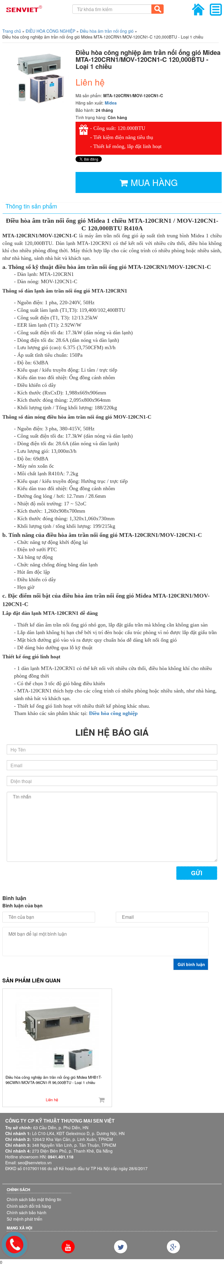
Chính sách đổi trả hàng (29, 1206)
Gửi (196, 873)
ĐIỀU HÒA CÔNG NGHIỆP (50, 31)
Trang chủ (11, 31)
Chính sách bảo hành (26, 1212)
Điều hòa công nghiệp (113, 713)
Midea (111, 103)
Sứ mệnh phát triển (24, 1219)
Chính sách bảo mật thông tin (34, 1199)
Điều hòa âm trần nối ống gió (107, 31)
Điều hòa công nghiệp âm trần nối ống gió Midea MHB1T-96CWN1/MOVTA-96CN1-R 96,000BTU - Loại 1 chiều (54, 1080)
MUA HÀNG (154, 182)
